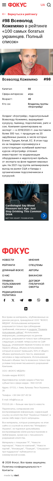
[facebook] (4, 300)
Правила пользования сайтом (11, 283)
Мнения (34, 259)
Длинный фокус (13, 270)
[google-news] (47, 300)
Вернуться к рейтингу (22, 14)
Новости (8, 259)
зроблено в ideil (11, 476)
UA (43, 4)
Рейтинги (8, 265)
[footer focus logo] (15, 251)
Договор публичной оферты (36, 283)
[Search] (48, 4)
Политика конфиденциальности (20, 466)
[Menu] (4, 4)
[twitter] (12, 300)
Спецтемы (36, 265)
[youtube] (30, 300)
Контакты (7, 470)
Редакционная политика (12, 294)
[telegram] (21, 300)
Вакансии (35, 275)
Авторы (34, 270)
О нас (6, 275)
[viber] (38, 300)
